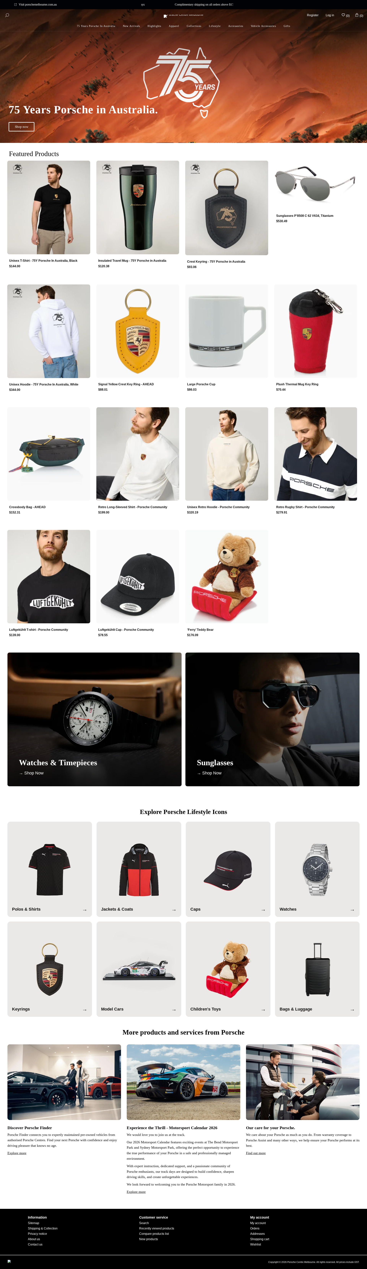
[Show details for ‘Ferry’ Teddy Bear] (228, 577)
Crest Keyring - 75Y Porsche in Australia (216, 261)
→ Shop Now (31, 773)
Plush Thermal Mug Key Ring (297, 384)
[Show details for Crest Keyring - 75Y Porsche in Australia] (228, 208)
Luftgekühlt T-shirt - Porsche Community (38, 629)
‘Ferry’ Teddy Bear (200, 629)
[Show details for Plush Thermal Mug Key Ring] (317, 331)
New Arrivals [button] (131, 26)
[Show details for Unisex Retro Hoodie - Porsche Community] (228, 454)
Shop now (21, 127)
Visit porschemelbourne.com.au (38, 4)
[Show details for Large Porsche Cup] (228, 331)
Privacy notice (37, 1233)
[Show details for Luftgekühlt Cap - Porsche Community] (139, 577)
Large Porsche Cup (201, 384)
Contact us (35, 1244)
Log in (330, 15)
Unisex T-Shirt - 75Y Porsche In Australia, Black (43, 260)
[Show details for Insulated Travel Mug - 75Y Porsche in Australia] (139, 208)
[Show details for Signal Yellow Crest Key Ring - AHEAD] (139, 331)
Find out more (256, 1153)
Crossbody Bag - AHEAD (27, 507)
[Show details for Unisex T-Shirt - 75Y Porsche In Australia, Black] (50, 208)
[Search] (7, 15)
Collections (194, 26)
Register (312, 15)
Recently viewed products (156, 1228)
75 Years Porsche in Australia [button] (96, 26)
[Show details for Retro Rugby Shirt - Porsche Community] (317, 454)
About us (34, 1239)
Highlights (154, 26)
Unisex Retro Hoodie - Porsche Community (218, 507)
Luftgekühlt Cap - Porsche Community (126, 629)
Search (144, 1223)
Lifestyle (215, 26)
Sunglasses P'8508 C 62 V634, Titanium (304, 215)
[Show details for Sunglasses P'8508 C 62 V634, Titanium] (317, 185)
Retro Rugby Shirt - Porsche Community (305, 507)
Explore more (16, 1153)
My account (258, 1223)
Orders (254, 1228)
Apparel (174, 26)
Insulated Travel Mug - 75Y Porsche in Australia (132, 260)
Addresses (257, 1233)
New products (148, 1239)
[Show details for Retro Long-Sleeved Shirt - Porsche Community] (139, 454)
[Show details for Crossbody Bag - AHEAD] (50, 454)
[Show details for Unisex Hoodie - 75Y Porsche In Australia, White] (50, 331)
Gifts (287, 26)
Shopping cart (259, 1239)
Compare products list (154, 1233)
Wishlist (255, 1244)
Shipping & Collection (43, 1228)
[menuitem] (154, 26)
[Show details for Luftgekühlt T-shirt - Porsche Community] (50, 577)
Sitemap (33, 1223)
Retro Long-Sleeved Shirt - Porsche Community (132, 507)
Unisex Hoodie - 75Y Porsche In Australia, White (43, 384)
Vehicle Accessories (263, 26)
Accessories (235, 26)
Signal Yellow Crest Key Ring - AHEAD (126, 384)
